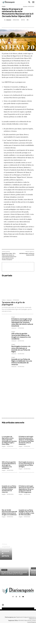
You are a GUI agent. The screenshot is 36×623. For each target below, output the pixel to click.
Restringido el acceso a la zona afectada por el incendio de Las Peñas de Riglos (20, 349)
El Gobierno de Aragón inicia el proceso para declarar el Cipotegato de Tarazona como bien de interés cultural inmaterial (22, 322)
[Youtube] (23, 596)
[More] (27, 24)
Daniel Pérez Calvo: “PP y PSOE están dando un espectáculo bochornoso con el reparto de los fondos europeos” (9, 256)
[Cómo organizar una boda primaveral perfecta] (6, 549)
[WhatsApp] (22, 24)
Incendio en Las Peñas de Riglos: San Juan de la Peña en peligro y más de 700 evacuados (26, 512)
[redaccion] (3, 20)
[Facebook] (9, 24)
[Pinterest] (18, 24)
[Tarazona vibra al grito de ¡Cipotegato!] (17, 288)
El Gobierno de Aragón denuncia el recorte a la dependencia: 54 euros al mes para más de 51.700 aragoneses (26, 489)
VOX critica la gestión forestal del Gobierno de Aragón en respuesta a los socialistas (21, 336)
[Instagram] (16, 596)
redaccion (8, 19)
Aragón (3, 6)
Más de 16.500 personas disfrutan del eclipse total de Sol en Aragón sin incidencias (9, 512)
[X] (14, 24)
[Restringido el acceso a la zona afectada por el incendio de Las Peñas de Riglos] (6, 348)
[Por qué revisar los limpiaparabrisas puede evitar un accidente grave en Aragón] (14, 568)
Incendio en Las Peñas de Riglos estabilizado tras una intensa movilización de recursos (21, 361)
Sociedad (4, 569)
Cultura (4, 300)
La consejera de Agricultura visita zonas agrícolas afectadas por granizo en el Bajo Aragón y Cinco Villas (9, 440)
